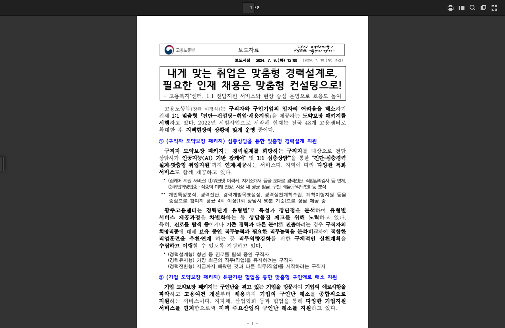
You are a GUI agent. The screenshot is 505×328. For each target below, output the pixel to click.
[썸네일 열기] (461, 7)
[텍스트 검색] (472, 7)
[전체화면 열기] (494, 7)
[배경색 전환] (483, 7)
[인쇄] (450, 7)
